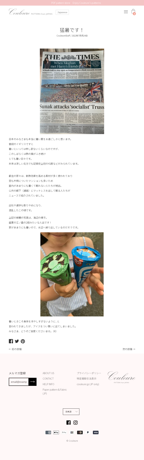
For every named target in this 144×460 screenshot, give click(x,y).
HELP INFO (48, 384)
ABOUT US (48, 373)
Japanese (62, 12)
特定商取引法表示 (86, 378)
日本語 (68, 412)
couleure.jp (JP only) (88, 384)
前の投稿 (17, 349)
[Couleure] (31, 11)
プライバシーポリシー (89, 373)
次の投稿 (127, 349)
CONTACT (48, 378)
